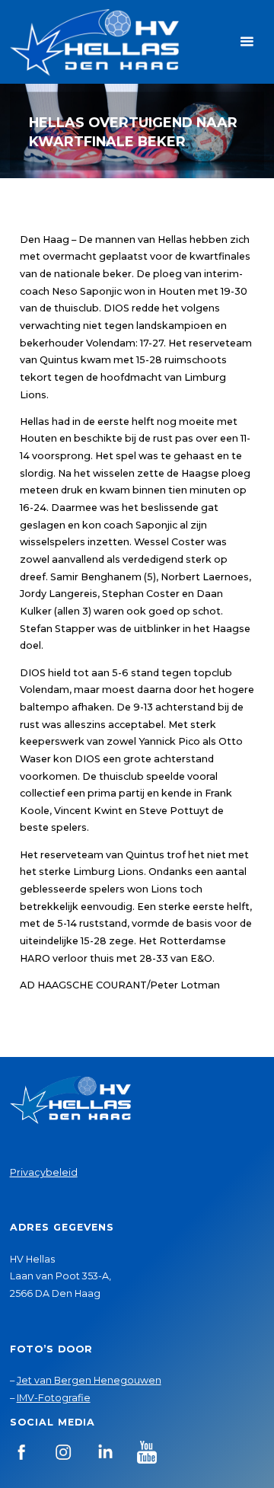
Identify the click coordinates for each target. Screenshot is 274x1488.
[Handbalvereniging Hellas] (94, 41)
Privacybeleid (44, 1172)
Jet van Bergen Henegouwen (89, 1380)
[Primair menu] (246, 42)
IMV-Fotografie (54, 1397)
